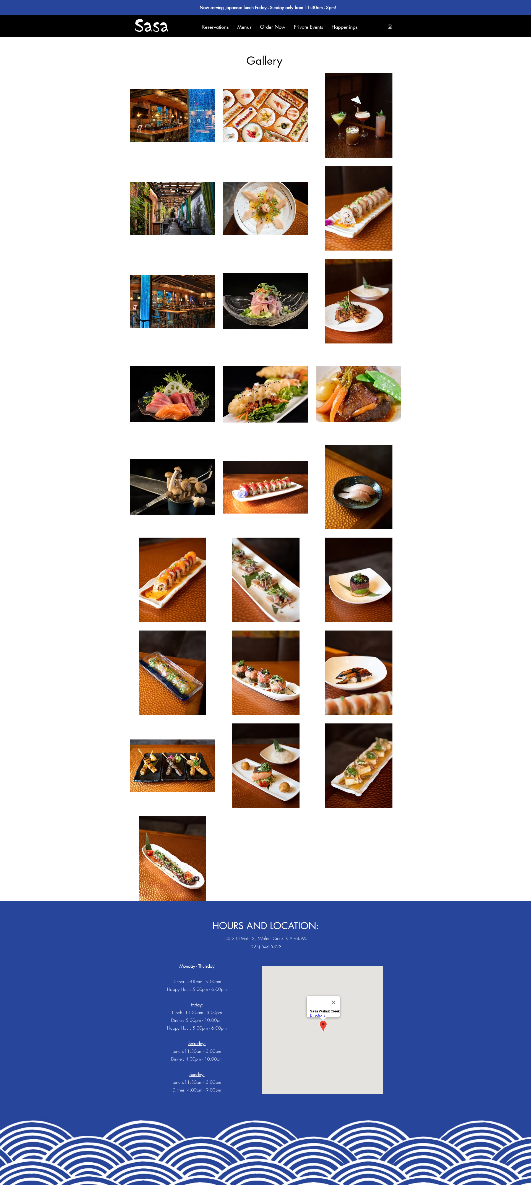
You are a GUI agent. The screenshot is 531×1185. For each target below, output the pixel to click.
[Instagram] (390, 26)
